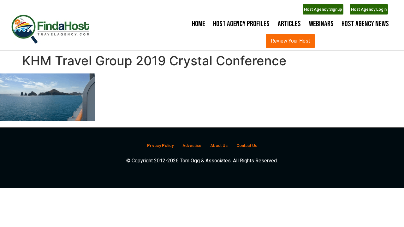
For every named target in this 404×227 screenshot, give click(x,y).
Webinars (321, 23)
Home (198, 23)
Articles (289, 23)
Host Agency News (365, 23)
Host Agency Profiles (241, 23)
